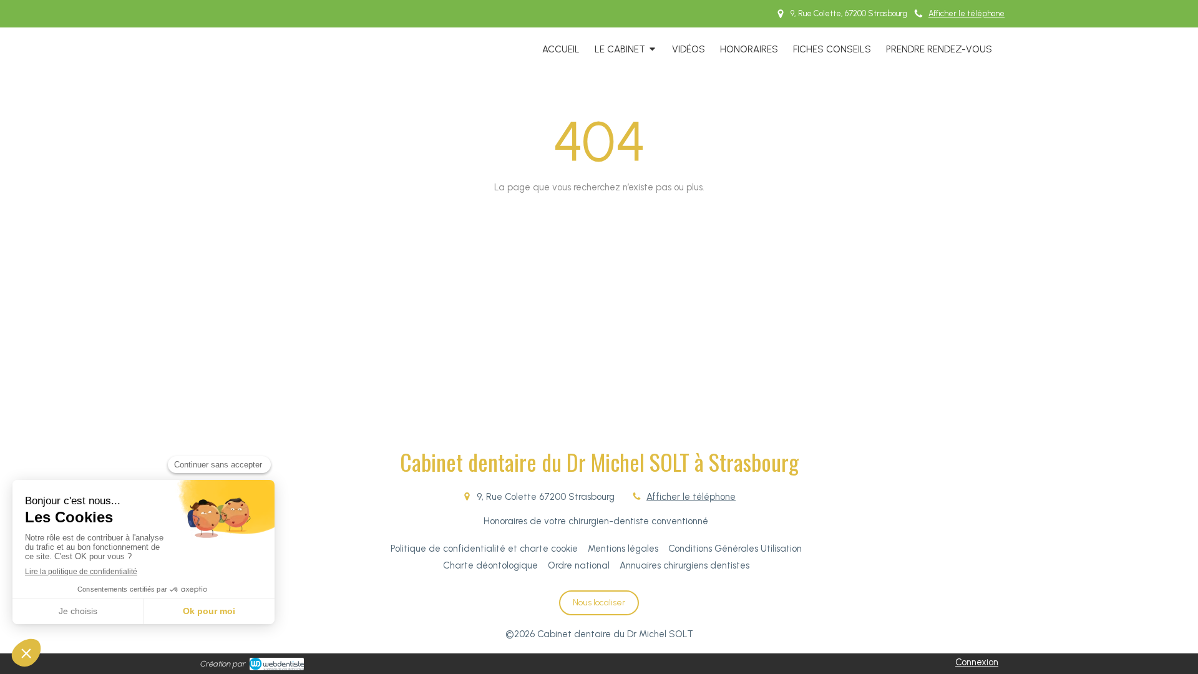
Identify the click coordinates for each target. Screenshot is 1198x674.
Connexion (976, 662)
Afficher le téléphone (966, 13)
